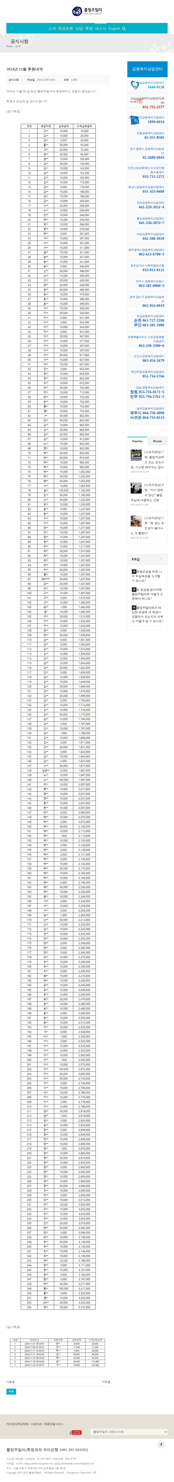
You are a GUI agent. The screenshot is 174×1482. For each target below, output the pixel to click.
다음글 (10, 1381)
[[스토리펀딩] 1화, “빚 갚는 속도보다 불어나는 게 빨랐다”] (136, 518)
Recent (157, 441)
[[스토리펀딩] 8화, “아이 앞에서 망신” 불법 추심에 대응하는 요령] (136, 485)
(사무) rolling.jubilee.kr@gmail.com (34, 1463)
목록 (11, 1391)
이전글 (106, 1381)
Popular (137, 441)
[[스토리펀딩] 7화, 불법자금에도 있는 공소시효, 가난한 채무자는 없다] (136, 452)
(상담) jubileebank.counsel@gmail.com (74, 1463)
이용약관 (36, 1424)
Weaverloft (85, 1472)
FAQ (136, 559)
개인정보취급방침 (17, 1424)
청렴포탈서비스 (53, 1424)
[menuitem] (53, 28)
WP (95, 1472)
